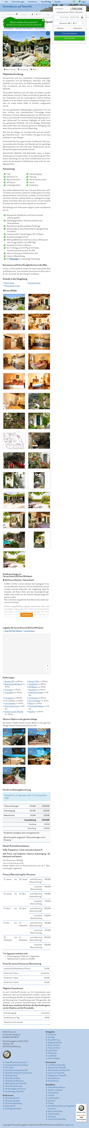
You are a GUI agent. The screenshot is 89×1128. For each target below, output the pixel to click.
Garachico (33, 690)
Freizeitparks (53, 1093)
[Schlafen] (39, 361)
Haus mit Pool (54, 1045)
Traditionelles (54, 1114)
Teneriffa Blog (46, 2)
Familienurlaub (11, 1076)
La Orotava (33, 698)
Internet (60, 28)
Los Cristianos (34, 701)
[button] (24, 14)
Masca (31, 703)
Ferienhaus (9, 28)
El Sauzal (8, 690)
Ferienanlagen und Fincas (15, 1089)
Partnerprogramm (12, 1101)
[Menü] (85, 1105)
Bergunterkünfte (55, 1043)
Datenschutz (10, 1106)
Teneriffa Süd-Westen (24, 28)
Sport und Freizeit (55, 1111)
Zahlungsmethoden (13, 1109)
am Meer (51, 1037)
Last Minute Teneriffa (56, 1065)
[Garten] (39, 401)
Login (83, 2)
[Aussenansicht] (39, 420)
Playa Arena (9, 283)
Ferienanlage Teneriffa (14, 1091)
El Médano (33, 687)
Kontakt (57, 2)
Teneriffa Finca (54, 1040)
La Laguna (9, 698)
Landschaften (53, 1098)
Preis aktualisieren (69, 33)
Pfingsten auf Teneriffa (57, 1076)
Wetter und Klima (55, 1090)
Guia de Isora (40, 28)
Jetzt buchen (69, 38)
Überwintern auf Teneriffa (15, 1083)
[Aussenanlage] (14, 302)
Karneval (51, 1101)
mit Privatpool (54, 1058)
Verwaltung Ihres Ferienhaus (16, 1065)
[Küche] (14, 341)
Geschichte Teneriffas (57, 1119)
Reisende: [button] (68, 23)
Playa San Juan (34, 283)
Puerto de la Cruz (12, 706)
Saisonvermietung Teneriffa (16, 1070)
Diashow (44, 63)
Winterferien (53, 1081)
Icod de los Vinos (36, 692)
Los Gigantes (10, 703)
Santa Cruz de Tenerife (14, 712)
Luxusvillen (52, 1050)
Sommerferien (54, 1078)
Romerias (52, 1117)
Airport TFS (9, 681)
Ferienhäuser (32, 2)
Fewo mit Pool (54, 1048)
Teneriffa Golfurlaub (13, 1086)
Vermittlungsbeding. (13, 1103)
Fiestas (51, 1103)
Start (6, 2)
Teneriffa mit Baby (12, 1078)
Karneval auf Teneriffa (57, 1068)
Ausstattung (24, 69)
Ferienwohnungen (18, 2)
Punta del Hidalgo (36, 706)
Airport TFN (34, 681)
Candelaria (33, 684)
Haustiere (78, 28)
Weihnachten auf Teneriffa (59, 1070)
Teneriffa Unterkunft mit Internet (18, 1073)
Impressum (69, 1125)
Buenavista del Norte (13, 684)
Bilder (35, 69)
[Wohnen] (39, 302)
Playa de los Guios (12, 286)
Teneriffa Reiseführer (56, 1087)
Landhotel (52, 1056)
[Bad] (14, 401)
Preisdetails (59, 9)
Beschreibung (10, 69)
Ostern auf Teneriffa (56, 1073)
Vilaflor (32, 712)
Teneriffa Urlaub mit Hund (16, 1062)
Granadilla (9, 692)
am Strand (52, 1035)
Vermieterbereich (12, 1098)
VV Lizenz (9, 1068)
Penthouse (52, 1053)
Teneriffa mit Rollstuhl (14, 1081)
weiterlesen (26, 615)
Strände (51, 1095)
